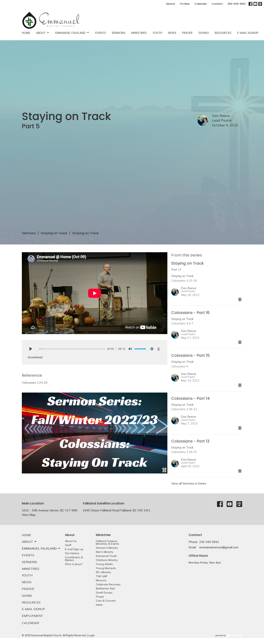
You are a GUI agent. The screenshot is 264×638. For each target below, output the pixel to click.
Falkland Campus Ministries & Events (107, 542)
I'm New (185, 4)
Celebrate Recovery (108, 584)
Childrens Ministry (107, 560)
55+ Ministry (103, 572)
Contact (217, 4)
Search (170, 4)
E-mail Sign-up (74, 549)
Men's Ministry (104, 552)
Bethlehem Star (105, 588)
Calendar (201, 4)
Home (26, 33)
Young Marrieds (106, 568)
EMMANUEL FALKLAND (70, 33)
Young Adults (104, 564)
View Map (28, 515)
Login (91, 635)
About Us (71, 541)
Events (100, 33)
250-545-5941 (236, 4)
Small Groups (104, 592)
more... (100, 604)
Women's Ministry (107, 548)
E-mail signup (247, 33)
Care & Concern (106, 600)
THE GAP (101, 576)
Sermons (118, 33)
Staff (68, 545)
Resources (223, 33)
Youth (157, 33)
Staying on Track (54, 233)
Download (35, 357)
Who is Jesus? (74, 564)
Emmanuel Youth (106, 556)
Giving (203, 33)
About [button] (27, 542)
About (41, 33)
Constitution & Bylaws (74, 559)
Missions (101, 580)
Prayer (187, 33)
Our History (72, 553)
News (172, 33)
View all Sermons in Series (188, 483)
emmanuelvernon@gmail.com (218, 547)
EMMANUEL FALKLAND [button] (39, 548)
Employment (32, 616)
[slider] (70, 349)
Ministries (139, 33)
